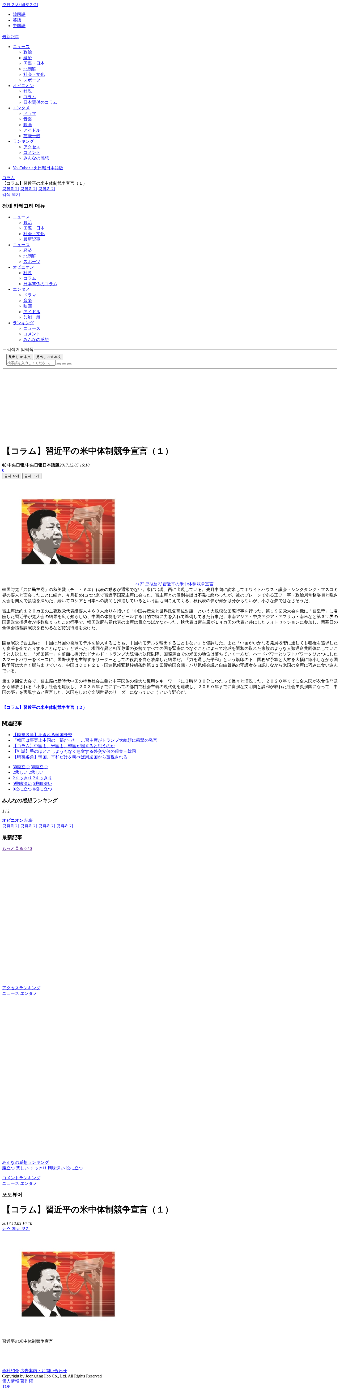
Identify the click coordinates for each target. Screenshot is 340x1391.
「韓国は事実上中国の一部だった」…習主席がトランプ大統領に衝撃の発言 (85, 740)
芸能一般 (31, 135)
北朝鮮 (29, 69)
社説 (27, 91)
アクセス (31, 147)
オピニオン (23, 85)
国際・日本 (34, 63)
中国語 (19, 25)
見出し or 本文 (19, 357)
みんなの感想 (36, 158)
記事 (17, 820)
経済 (27, 57)
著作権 (26, 1381)
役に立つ (74, 1168)
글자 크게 (31, 476)
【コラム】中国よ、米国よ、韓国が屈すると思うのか (64, 746)
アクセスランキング (21, 988)
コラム (29, 96)
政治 (27, 52)
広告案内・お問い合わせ (43, 1370)
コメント (31, 152)
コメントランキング (21, 1178)
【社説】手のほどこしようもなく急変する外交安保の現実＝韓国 (74, 751)
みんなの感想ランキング (25, 1162)
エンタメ (21, 108)
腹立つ (8, 1168)
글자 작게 (11, 476)
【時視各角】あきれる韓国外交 (42, 734)
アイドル (31, 130)
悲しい (22, 1168)
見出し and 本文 (48, 357)
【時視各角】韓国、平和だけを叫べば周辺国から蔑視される (70, 757)
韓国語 (19, 14)
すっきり (38, 1168)
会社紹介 (10, 1370)
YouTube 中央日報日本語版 (38, 168)
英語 (17, 20)
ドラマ (29, 113)
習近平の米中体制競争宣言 (188, 584)
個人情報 (10, 1381)
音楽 (27, 119)
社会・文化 (34, 74)
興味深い (56, 1168)
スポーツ (31, 80)
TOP (6, 1386)
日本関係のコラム (40, 102)
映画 (27, 124)
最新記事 (10, 36)
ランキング (23, 141)
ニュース (21, 46)
